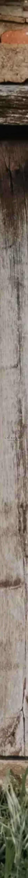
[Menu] (26, 1)
